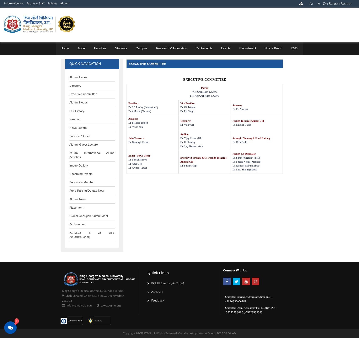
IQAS (294, 48)
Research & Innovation (171, 48)
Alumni (64, 3)
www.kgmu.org (111, 305)
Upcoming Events (80, 173)
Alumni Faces (78, 77)
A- (320, 4)
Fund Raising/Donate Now (86, 190)
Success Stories (79, 136)
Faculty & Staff (35, 3)
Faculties (100, 48)
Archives (157, 292)
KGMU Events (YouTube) (167, 283)
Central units (204, 48)
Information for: (14, 3)
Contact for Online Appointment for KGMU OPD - (250, 307)
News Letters (78, 127)
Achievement (77, 224)
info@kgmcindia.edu (79, 305)
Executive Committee (83, 94)
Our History (76, 111)
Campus (141, 48)
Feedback (157, 300)
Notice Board (273, 48)
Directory (75, 85)
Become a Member (82, 182)
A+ (311, 4)
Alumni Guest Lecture (83, 144)
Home (65, 48)
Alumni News (77, 199)
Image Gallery (78, 165)
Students (121, 48)
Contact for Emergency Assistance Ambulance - (248, 296)
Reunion (74, 119)
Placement (76, 207)
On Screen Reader (337, 4)
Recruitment (247, 48)
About (82, 48)
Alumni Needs (78, 102)
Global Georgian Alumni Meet (88, 216)
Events (226, 48)
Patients (52, 3)
